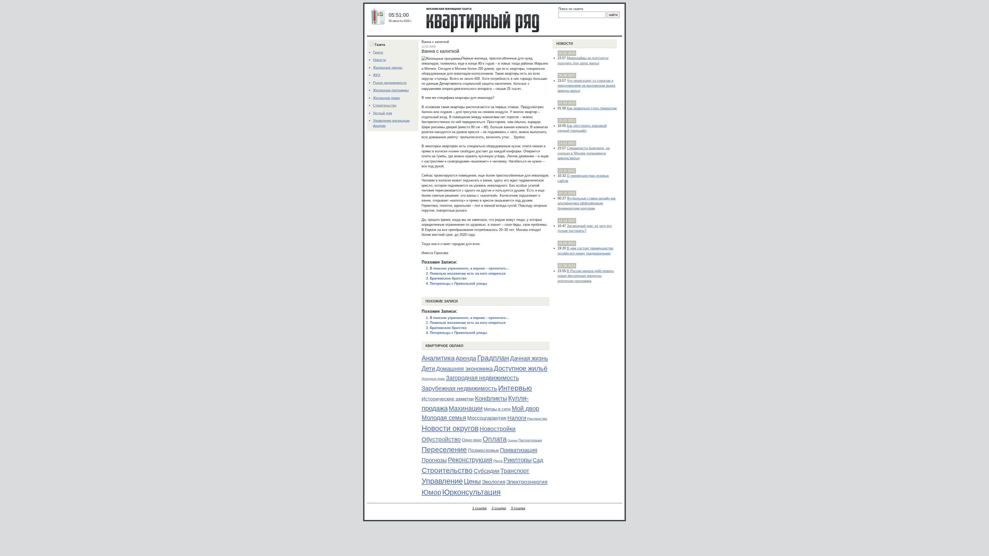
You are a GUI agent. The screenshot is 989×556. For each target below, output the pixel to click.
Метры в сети (497, 409)
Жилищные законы (387, 68)
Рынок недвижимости (389, 83)
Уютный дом (382, 113)
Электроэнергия (526, 482)
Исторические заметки (448, 399)
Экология (493, 482)
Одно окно (472, 440)
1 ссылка (479, 508)
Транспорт (514, 470)
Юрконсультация (471, 492)
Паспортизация (530, 440)
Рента (497, 461)
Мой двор (525, 408)
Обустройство (441, 439)
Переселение (444, 450)
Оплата (495, 439)
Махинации (466, 408)
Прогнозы (434, 460)
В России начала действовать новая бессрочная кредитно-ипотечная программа (586, 276)
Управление (442, 481)
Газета (378, 52)
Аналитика (438, 358)
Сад (538, 460)
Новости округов (450, 428)
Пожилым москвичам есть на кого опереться (468, 273)
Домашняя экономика (464, 369)
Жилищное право (386, 98)
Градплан (493, 358)
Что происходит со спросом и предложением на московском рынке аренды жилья (586, 86)
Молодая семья (444, 417)
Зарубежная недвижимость (459, 388)
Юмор (431, 492)
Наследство (537, 418)
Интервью (515, 388)
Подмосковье (483, 450)
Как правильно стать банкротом (592, 108)
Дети (428, 368)
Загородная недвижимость (482, 378)
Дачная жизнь (529, 358)
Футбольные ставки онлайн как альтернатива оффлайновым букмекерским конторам (587, 203)
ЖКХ (376, 75)
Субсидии (486, 471)
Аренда (466, 358)
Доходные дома (433, 379)
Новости (564, 44)
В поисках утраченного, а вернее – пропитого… (469, 268)
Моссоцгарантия (486, 418)
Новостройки (498, 428)
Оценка (512, 440)
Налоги (516, 418)
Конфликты (491, 398)
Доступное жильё (520, 368)
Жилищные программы (391, 90)
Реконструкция (470, 459)
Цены (472, 481)
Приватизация (518, 450)
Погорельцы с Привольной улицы (458, 283)
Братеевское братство (448, 278)
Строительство (447, 470)
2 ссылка (499, 508)
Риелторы (518, 459)
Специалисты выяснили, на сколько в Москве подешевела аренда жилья (584, 153)
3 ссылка (518, 508)
